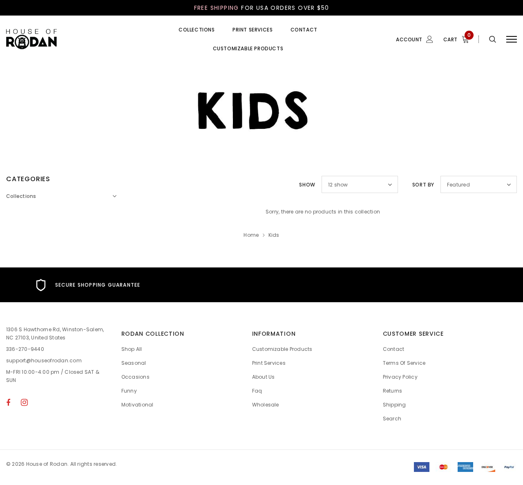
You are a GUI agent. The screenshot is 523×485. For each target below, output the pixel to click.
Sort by (423, 184)
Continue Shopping (435, 119)
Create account (380, 95)
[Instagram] (24, 402)
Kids (273, 234)
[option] (87, 284)
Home (251, 234)
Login (367, 83)
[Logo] (68, 39)
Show (307, 184)
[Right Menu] (511, 39)
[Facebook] (8, 402)
